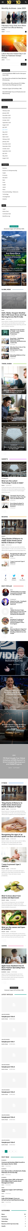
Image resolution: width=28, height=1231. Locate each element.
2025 (7, 6)
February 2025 (6, 139)
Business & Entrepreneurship (9, 170)
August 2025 (5, 125)
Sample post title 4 (8, 1117)
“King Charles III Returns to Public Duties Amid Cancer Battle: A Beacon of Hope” (12, 541)
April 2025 (4, 134)
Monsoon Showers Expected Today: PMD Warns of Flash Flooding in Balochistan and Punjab (18, 631)
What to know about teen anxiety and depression (11, 897)
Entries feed (5, 211)
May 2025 (4, 132)
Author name (5, 1019)
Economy (4, 175)
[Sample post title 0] (14, 1004)
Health (4, 185)
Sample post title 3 (8, 1092)
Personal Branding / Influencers (10, 192)
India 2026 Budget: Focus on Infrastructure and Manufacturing (13, 92)
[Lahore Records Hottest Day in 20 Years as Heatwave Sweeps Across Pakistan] (14, 43)
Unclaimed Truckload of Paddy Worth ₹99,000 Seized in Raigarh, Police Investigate (17, 622)
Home (3, 6)
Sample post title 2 (8, 1067)
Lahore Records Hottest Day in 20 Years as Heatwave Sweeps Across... (14, 56)
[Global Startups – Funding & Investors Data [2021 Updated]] (5, 602)
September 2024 (6, 151)
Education (4, 177)
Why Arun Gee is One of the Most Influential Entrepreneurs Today (18, 348)
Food (3, 182)
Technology (5, 194)
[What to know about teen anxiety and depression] (14, 886)
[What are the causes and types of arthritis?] (14, 917)
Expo (3, 180)
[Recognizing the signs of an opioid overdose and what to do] (5, 556)
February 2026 (6, 110)
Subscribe (22, 574)
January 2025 (5, 141)
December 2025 (6, 115)
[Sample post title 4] (14, 1105)
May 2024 (4, 156)
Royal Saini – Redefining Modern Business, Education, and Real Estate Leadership (18, 340)
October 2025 (5, 120)
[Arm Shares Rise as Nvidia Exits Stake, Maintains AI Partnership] (14, 262)
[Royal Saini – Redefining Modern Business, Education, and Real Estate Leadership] (5, 341)
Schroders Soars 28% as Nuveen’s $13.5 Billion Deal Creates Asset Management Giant (13, 84)
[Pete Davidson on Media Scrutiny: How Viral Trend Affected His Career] (14, 693)
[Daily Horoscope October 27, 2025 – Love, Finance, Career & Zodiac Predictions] (5, 332)
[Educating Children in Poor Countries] (5, 356)
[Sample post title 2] (14, 1055)
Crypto (4, 173)
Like (6, 574)
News (3, 22)
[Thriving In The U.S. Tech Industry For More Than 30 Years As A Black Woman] (14, 408)
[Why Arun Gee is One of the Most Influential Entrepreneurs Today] (5, 349)
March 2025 (5, 137)
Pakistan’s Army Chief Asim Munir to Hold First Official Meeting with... (14, 27)
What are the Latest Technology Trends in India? (14, 447)
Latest (4, 187)
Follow (14, 574)
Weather (4, 199)
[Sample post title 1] (14, 1029)
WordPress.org (6, 216)
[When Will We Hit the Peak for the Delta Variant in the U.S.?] (14, 380)
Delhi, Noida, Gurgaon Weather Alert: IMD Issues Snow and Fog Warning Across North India (14, 315)
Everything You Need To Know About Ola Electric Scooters (17, 505)
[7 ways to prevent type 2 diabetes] (5, 563)
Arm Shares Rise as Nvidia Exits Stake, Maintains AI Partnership (14, 79)
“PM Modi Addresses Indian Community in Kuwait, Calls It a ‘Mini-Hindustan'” (18, 593)
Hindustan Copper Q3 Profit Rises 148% (12, 88)
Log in (4, 209)
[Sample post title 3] (14, 1080)
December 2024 (6, 144)
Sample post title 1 (8, 1042)
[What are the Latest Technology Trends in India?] (14, 437)
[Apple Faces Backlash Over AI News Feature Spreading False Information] (14, 956)
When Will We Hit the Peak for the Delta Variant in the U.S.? (14, 391)
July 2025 (4, 127)
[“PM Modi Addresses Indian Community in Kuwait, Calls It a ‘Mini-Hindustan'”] (5, 592)
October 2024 (5, 148)
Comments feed (6, 213)
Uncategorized (6, 196)
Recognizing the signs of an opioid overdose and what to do (18, 555)
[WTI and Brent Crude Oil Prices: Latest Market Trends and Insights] (14, 727)
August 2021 (5, 158)
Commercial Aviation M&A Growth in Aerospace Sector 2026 (14, 74)
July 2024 (4, 153)
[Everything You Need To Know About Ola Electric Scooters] (5, 505)
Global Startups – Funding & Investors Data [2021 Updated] (18, 603)
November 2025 (6, 118)
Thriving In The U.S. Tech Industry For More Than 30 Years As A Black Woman (14, 418)
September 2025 (6, 122)
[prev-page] (3, 454)
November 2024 (6, 146)
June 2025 (4, 129)
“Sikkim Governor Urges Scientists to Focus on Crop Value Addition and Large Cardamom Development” (18, 612)
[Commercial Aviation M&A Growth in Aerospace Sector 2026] (14, 241)
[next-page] (5, 454)
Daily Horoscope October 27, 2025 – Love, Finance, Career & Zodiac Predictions (17, 332)
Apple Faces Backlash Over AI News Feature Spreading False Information (13, 968)
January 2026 (5, 113)
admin (3, 31)
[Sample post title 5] (14, 1130)
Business (4, 168)
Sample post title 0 (8, 1016)
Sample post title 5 (8, 1142)
